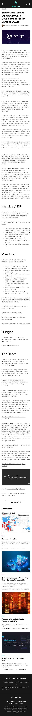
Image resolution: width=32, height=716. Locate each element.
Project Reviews (21, 701)
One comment (25, 25)
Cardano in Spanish (9, 539)
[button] (2, 4)
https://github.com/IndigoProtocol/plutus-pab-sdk (16, 323)
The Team (12, 701)
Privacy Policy (19, 703)
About (6, 701)
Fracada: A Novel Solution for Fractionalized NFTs (13, 620)
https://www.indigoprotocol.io (16, 489)
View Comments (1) (16, 502)
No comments (25, 589)
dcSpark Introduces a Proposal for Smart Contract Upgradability (15, 579)
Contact (11, 703)
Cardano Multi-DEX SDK (9, 495)
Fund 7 (3, 8)
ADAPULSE (16, 697)
